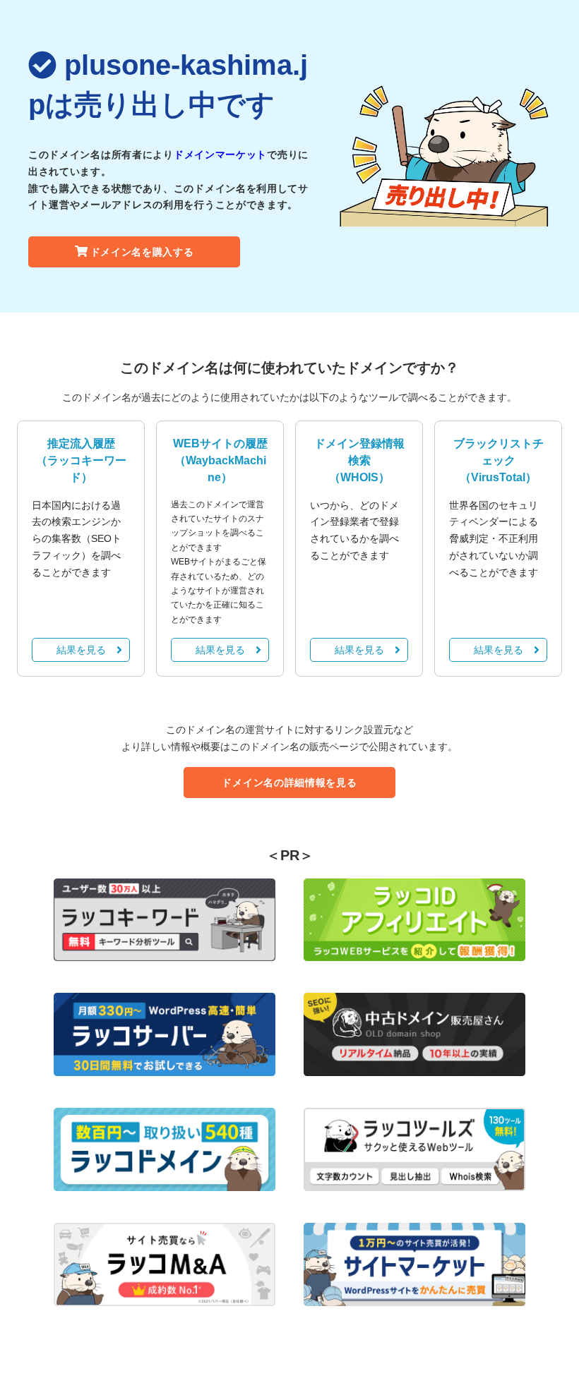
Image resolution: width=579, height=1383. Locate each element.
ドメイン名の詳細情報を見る (289, 782)
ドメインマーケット (220, 154)
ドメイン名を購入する (142, 252)
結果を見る (81, 650)
